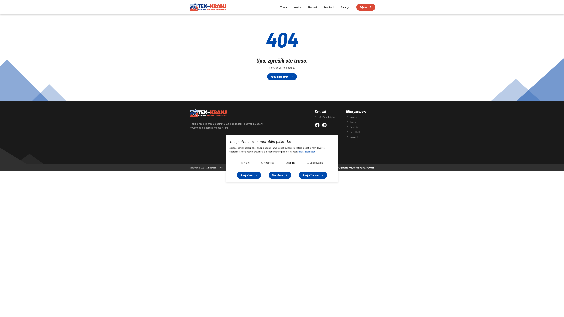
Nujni (247, 162)
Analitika (269, 162)
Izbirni (291, 162)
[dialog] (282, 158)
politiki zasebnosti (306, 151)
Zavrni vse (277, 175)
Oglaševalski (316, 162)
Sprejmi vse (246, 175)
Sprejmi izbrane (310, 175)
